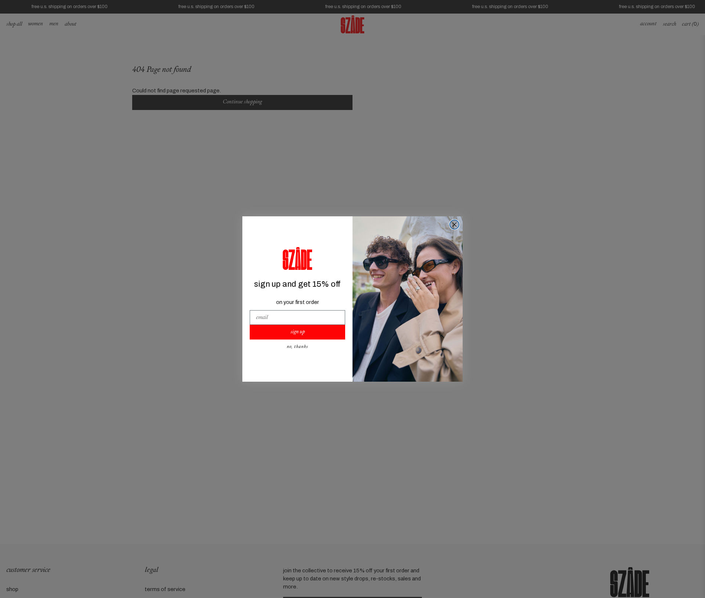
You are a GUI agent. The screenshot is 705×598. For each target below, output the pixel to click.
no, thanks (297, 347)
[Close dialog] (454, 224)
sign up (297, 332)
